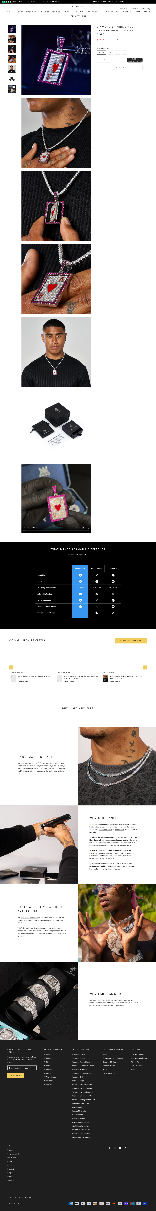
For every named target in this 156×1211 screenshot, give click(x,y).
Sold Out (119, 68)
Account (123, 9)
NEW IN (9, 12)
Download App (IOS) (138, 1054)
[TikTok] (125, 1147)
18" (110, 52)
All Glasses (48, 1084)
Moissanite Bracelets (79, 1069)
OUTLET (127, 12)
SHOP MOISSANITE (27, 12)
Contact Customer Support (113, 1058)
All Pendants (48, 1073)
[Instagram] (114, 1147)
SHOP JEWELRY (111, 12)
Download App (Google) (140, 1058)
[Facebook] (109, 1147)
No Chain (101, 52)
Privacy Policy (136, 1062)
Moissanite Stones (78, 1118)
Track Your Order (109, 1073)
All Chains (47, 1054)
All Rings (47, 1062)
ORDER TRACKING (78, 16)
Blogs (105, 1069)
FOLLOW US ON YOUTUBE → (131, 641)
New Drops (11, 1158)
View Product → (23, 681)
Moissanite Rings (77, 1081)
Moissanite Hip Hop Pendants (82, 1092)
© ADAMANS (14, 1203)
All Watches (48, 1081)
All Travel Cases (50, 1077)
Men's (9, 1176)
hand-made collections (29, 918)
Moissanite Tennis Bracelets (81, 1084)
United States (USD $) (20, 1198)
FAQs (105, 1054)
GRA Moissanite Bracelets (80, 1122)
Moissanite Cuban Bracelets (81, 1073)
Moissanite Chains (78, 1054)
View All (10, 1150)
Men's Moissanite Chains (80, 1130)
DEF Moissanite (77, 1115)
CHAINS (79, 12)
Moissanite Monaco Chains (81, 1133)
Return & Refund (109, 1066)
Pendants (11, 1169)
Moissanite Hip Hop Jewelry (81, 1088)
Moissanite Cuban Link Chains (82, 1066)
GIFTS (68, 12)
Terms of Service (137, 1066)
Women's (10, 1180)
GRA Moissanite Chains (80, 1126)
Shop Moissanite (13, 1154)
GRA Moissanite (77, 1107)
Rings (9, 1173)
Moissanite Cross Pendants (81, 1096)
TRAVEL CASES (143, 12)
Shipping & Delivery (110, 1062)
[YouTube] (120, 1147)
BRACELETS (93, 12)
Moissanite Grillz (77, 1077)
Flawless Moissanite (78, 1111)
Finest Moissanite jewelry (80, 1137)
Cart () (145, 9)
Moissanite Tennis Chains (80, 1062)
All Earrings (48, 1066)
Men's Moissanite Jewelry (80, 1103)
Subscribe (16, 1075)
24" (124, 52)
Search (134, 9)
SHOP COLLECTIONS (50, 12)
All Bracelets (48, 1058)
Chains (9, 1161)
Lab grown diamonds (97, 1000)
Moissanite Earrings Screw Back (83, 1100)
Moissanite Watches (78, 1058)
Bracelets (10, 1165)
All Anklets (48, 1069)
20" (117, 52)
